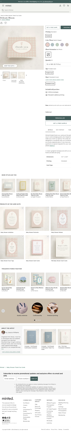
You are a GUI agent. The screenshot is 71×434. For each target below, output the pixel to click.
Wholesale (49, 420)
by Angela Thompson (36, 196)
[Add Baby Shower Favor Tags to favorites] (23, 237)
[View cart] (67, 5)
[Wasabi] (57, 45)
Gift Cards (37, 412)
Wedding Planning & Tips (63, 403)
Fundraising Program (50, 412)
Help (36, 404)
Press (24, 407)
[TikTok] (7, 417)
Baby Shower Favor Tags (7, 260)
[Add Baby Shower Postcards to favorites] (48, 208)
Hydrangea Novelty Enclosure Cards (20, 288)
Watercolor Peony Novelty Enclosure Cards (51, 288)
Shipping (37, 410)
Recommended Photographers (62, 409)
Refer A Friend (62, 413)
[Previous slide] (1, 75)
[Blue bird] (52, 45)
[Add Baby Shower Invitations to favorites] (23, 208)
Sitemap (60, 429)
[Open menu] (3, 5)
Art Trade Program (52, 409)
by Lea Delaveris (5, 196)
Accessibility (66, 429)
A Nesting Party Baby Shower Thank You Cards (52, 194)
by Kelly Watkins (49, 196)
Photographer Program (50, 406)
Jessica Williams (6, 19)
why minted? (60, 130)
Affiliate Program (51, 403)
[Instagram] (9, 417)
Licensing (49, 423)
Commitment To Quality (27, 410)
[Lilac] (62, 45)
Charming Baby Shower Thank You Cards (7, 194)
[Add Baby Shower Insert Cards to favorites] (48, 237)
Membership (61, 415)
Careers (25, 405)
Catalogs (60, 407)
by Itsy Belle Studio (20, 290)
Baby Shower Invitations (7, 232)
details (50, 130)
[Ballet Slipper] (47, 45)
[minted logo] (9, 5)
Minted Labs (26, 421)
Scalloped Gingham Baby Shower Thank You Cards (22, 194)
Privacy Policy (54, 429)
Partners (49, 400)
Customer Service (38, 400)
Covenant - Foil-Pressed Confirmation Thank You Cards (47, 348)
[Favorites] (64, 5)
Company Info (27, 400)
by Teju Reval (5, 290)
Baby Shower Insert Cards (33, 260)
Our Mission (26, 403)
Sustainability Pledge (26, 418)
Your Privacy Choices (38, 415)
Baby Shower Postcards (32, 232)
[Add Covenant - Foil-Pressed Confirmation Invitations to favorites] (38, 330)
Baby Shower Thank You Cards (16, 367)
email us (52, 145)
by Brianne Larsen (20, 196)
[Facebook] (3, 417)
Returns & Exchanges (38, 407)
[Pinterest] (5, 417)
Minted (2, 367)
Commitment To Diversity (27, 414)
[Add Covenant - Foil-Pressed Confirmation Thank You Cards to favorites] (55, 330)
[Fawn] (67, 45)
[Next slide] (26, 75)
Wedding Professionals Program (50, 416)
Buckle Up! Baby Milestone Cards (37, 288)
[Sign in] (60, 5)
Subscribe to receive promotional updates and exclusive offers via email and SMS (33, 375)
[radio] (48, 36)
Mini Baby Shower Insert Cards (59, 260)
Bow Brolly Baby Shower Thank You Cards (36, 194)
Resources (61, 400)
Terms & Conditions (45, 429)
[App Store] (10, 420)
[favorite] (5, 23)
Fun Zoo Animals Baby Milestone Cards (7, 288)
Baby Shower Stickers (57, 232)
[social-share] (1, 23)
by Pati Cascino (34, 290)
